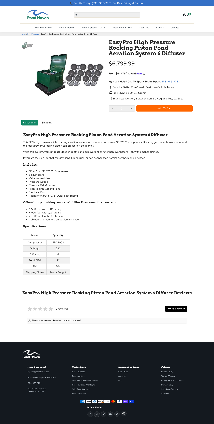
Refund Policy (167, 371)
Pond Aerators (66, 27)
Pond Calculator (79, 393)
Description (29, 122)
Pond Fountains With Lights (83, 385)
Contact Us (123, 371)
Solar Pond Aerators (80, 389)
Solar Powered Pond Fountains (85, 380)
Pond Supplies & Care (93, 27)
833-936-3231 (170, 81)
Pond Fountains (43, 27)
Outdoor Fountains (122, 27)
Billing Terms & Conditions (172, 380)
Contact (175, 27)
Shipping (47, 122)
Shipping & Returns (169, 389)
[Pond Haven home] (31, 354)
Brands (160, 27)
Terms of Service (168, 376)
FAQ (120, 380)
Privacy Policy (167, 385)
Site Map (165, 393)
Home (23, 34)
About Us (144, 27)
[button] (70, 308)
